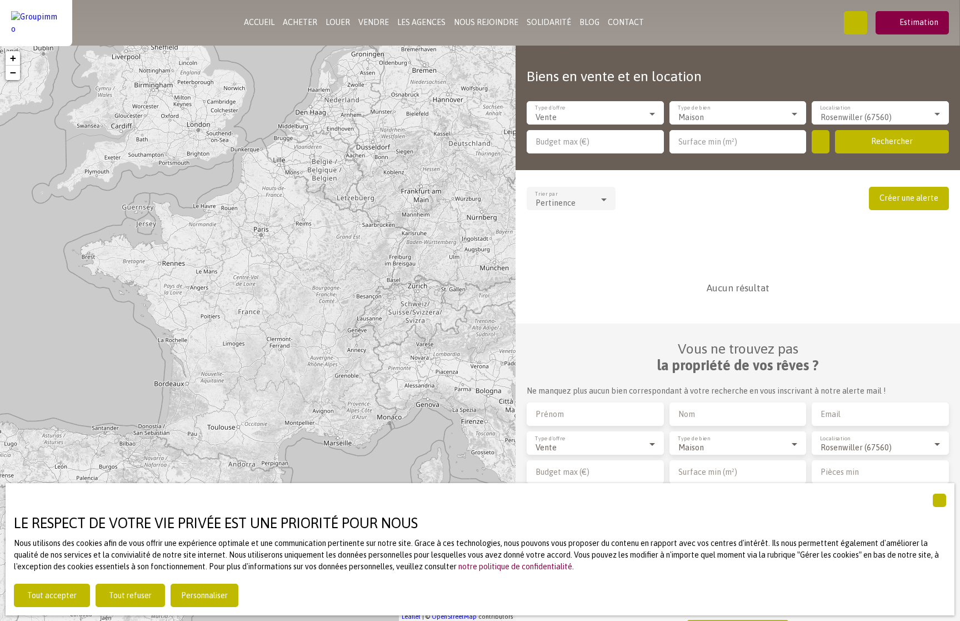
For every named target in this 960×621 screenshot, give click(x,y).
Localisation (836, 108)
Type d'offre (550, 108)
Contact (626, 22)
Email (831, 414)
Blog (589, 22)
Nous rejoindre (486, 22)
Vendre (373, 22)
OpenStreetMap (454, 616)
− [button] (13, 72)
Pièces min (840, 472)
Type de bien (694, 108)
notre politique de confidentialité (515, 566)
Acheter (300, 22)
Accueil (259, 22)
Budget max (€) (562, 141)
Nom (686, 414)
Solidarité (549, 22)
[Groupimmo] (36, 23)
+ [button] (13, 58)
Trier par (546, 194)
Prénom (550, 414)
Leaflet (411, 616)
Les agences (421, 22)
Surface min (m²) (707, 141)
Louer (338, 22)
